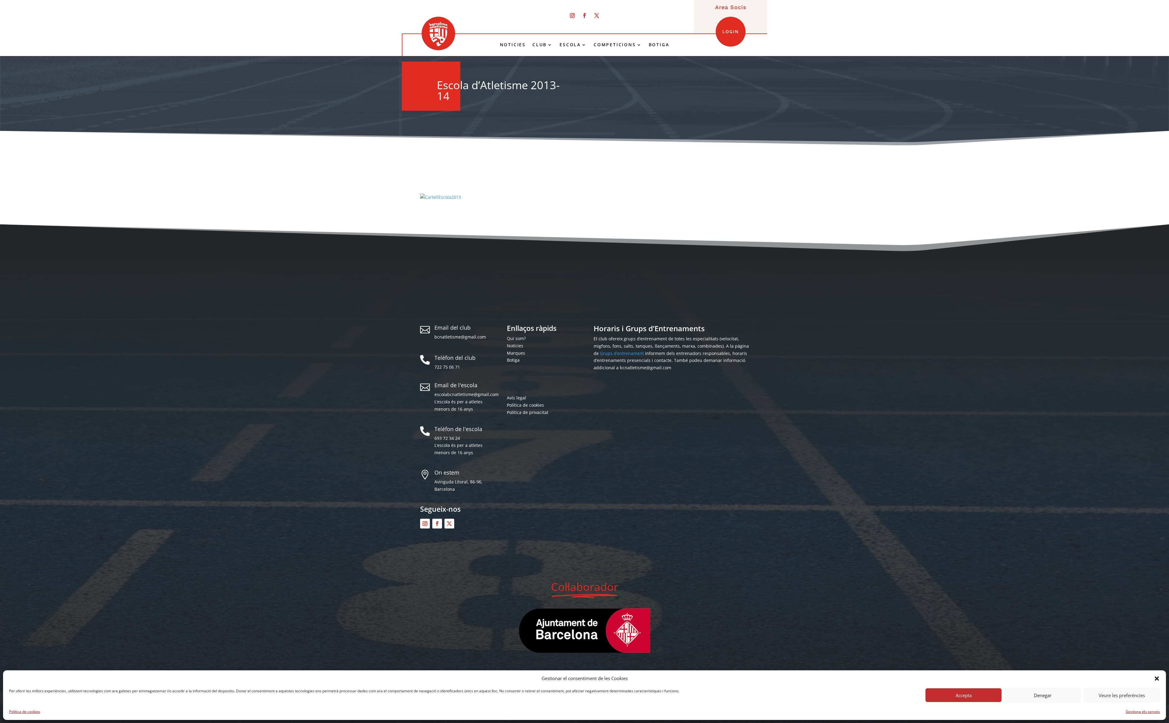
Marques (516, 353)
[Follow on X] (597, 15)
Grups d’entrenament (622, 353)
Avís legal (516, 398)
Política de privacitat (527, 412)
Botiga (513, 360)
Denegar (1042, 695)
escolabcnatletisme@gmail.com (466, 394)
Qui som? (516, 338)
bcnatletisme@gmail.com (460, 337)
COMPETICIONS (615, 44)
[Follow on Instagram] (572, 15)
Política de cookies (24, 711)
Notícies (515, 346)
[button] (1157, 679)
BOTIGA (659, 44)
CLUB (539, 44)
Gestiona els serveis (1143, 711)
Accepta (964, 695)
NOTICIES (513, 44)
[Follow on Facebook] (584, 15)
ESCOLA (570, 44)
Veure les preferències (1122, 695)
